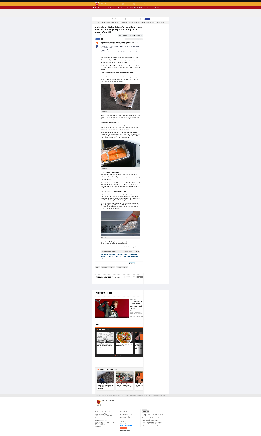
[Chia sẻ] (97, 46)
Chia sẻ (98, 39)
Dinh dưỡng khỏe (141, 22)
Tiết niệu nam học (160, 22)
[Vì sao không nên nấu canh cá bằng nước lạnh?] (124, 337)
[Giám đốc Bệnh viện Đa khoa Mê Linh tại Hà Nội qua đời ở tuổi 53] (105, 337)
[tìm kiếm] (165, 1)
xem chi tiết (123, 428)
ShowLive (109, 0)
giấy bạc (112, 267)
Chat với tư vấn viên (126, 425)
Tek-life (141, 7)
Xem (140, 277)
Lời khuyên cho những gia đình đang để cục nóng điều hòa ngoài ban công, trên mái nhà (125, 385)
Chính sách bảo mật (125, 430)
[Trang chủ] (97, 43)
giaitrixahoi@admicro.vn (125, 423)
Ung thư (103, 22)
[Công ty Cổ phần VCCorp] (145, 411)
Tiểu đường (113, 22)
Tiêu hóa (131, 22)
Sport (114, 395)
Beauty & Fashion (108, 7)
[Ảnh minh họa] (120, 97)
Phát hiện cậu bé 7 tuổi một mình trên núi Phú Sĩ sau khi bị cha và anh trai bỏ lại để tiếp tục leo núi (105, 386)
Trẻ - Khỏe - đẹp (106, 19)
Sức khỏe (136, 7)
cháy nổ (98, 267)
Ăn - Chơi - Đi (126, 7)
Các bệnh (139, 19)
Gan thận (119, 22)
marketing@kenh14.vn (125, 417)
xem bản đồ (98, 426)
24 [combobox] (122, 276)
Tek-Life (150, 395)
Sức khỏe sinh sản (116, 19)
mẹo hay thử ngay (139, 3)
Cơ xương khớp (125, 22)
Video (158, 7)
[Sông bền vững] (147, 19)
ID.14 (104, 0)
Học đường (146, 7)
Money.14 (120, 7)
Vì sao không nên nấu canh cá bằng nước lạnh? (124, 344)
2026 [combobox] (134, 276)
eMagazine (99, 0)
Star (96, 7)
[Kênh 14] (99, 403)
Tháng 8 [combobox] (128, 276)
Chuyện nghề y (126, 19)
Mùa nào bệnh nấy (129, 3)
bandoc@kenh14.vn (119, 402)
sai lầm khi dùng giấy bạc (122, 267)
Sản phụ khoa (153, 22)
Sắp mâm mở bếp (118, 3)
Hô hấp (147, 22)
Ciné (99, 7)
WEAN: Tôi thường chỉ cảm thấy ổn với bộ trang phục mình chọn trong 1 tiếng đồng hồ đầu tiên (136, 305)
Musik (102, 7)
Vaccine (134, 19)
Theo (120, 251)
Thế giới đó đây (140, 395)
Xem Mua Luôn (153, 7)
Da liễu (135, 22)
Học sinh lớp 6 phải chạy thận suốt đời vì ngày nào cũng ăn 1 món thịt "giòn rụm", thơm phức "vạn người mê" (119, 256)
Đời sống (115, 7)
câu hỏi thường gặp (108, 402)
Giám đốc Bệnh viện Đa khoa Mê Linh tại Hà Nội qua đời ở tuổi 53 (104, 345)
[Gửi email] (102, 39)
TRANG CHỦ (93, 7)
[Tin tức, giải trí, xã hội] (102, 4)
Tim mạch (108, 22)
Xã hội (131, 7)
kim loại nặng (105, 267)
